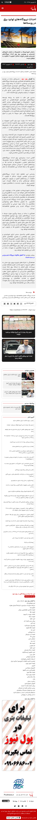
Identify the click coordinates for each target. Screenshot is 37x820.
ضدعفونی (32, 646)
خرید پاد (33, 630)
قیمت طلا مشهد (30, 628)
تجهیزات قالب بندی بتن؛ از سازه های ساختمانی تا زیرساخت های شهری (20, 548)
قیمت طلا (32, 612)
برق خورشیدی (12, 296)
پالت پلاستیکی (31, 677)
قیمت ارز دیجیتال (30, 634)
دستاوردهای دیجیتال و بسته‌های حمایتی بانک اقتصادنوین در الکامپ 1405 (21, 452)
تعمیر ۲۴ (32, 637)
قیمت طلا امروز (31, 672)
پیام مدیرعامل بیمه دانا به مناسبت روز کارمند (21, 442)
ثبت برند (33, 641)
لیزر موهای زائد (31, 603)
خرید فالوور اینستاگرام (28, 652)
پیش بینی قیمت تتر (29, 621)
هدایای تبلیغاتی (30, 657)
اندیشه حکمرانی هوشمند (28, 659)
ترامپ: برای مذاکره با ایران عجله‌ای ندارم (12, 375)
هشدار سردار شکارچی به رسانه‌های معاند (22, 446)
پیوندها (15, 801)
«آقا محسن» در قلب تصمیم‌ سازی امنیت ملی (12, 408)
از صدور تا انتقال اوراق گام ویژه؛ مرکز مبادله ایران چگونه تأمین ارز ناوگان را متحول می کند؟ (18, 497)
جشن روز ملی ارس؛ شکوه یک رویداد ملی (22, 538)
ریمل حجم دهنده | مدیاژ (28, 686)
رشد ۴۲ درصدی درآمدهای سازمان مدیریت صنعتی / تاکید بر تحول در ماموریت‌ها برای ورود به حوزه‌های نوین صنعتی (18, 567)
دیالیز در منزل (31, 681)
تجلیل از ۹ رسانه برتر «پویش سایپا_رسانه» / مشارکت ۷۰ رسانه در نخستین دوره (18, 437)
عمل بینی (32, 655)
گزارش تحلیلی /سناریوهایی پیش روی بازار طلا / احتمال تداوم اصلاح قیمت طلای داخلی (19, 515)
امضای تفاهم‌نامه (22, 296)
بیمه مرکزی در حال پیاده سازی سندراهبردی (22, 480)
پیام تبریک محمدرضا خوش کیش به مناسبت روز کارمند (19, 521)
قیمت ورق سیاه (30, 675)
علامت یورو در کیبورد (29, 614)
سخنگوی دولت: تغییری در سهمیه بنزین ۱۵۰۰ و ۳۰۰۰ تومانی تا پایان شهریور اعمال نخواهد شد (19, 509)
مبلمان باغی (31, 639)
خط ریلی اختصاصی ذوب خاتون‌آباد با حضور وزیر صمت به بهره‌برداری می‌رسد (19, 464)
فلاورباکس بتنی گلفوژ (29, 670)
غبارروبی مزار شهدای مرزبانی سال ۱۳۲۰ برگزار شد (20, 586)
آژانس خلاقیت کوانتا (13, 818)
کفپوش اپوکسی (30, 668)
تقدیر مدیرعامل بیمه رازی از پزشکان (24, 470)
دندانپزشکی (31, 632)
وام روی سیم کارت (29, 626)
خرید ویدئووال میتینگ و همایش (26, 690)
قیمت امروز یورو (30, 663)
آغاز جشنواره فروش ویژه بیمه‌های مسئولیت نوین (20, 491)
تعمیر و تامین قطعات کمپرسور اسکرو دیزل (23, 661)
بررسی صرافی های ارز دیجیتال (26, 688)
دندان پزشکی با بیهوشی (28, 695)
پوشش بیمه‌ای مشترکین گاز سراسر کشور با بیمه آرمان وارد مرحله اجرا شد (18, 503)
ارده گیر (33, 623)
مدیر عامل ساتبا (25, 298)
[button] (2, 2)
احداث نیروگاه (31, 296)
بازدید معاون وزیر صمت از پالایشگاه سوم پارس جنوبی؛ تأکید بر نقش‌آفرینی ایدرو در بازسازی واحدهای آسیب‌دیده (18, 581)
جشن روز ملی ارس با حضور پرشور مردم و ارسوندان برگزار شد (18, 575)
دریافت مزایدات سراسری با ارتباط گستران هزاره (22, 605)
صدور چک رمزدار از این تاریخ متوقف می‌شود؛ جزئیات (13, 384)
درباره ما (31, 801)
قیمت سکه (32, 617)
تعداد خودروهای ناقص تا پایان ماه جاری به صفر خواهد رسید (12, 392)
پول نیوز (25, 79)
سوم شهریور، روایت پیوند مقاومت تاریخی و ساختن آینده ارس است (18, 560)
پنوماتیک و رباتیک (28, 542)
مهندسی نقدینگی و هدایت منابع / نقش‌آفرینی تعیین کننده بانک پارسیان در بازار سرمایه (19, 526)
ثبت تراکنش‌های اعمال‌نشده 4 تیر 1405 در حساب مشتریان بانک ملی (18, 533)
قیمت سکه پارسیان (29, 650)
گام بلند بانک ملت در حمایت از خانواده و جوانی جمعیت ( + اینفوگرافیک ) (18, 458)
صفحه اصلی (32, 72)
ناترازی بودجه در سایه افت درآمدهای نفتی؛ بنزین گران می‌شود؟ (19, 475)
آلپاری (33, 666)
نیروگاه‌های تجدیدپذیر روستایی (11, 298)
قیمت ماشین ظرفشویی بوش (26, 610)
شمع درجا (32, 608)
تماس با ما (23, 801)
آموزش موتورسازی (30, 684)
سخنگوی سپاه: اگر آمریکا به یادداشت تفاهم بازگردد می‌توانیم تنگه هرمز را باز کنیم (19, 554)
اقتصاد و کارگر (24, 72)
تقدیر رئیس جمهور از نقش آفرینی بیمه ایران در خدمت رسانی (19, 486)
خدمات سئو (20, 601)
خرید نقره (32, 619)
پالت (34, 679)
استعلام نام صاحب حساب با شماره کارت (24, 693)
